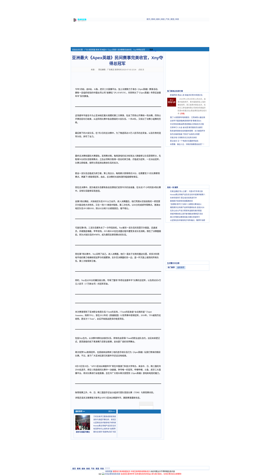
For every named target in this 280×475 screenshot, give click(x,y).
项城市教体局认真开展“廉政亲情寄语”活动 (186, 214)
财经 (162, 19)
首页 (148, 19)
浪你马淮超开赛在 (83, 432)
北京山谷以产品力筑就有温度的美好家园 (186, 211)
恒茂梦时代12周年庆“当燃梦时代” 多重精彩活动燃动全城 (115, 429)
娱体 (158, 19)
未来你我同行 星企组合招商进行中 (183, 198)
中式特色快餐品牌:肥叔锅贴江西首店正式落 (187, 124)
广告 (86, 50)
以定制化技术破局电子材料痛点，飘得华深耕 (187, 220)
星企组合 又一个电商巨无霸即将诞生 (184, 141)
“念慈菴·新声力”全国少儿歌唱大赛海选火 (186, 204)
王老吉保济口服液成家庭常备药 (105, 417)
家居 (172, 19)
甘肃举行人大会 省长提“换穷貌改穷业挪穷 (186, 128)
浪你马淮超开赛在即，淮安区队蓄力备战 (109, 420)
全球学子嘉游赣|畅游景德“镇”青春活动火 (185, 121)
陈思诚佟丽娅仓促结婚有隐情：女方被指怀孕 (187, 131)
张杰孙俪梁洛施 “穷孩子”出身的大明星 (185, 134)
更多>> (205, 91)
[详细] (182, 114)
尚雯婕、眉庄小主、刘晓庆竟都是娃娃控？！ (187, 144)
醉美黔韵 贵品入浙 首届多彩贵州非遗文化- (186, 95)
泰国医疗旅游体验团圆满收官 (181, 201)
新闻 (153, 19)
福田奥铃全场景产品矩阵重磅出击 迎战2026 (187, 207)
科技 (177, 19)
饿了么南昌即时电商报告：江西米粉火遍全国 (187, 117)
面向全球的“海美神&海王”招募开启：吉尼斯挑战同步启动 (115, 432)
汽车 (167, 19)
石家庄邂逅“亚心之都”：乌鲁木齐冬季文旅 (186, 191)
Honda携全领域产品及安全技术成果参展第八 (187, 195)
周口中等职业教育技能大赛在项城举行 (185, 217)
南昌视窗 (91, 50)
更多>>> (111, 411)
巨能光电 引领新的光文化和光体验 (183, 138)
